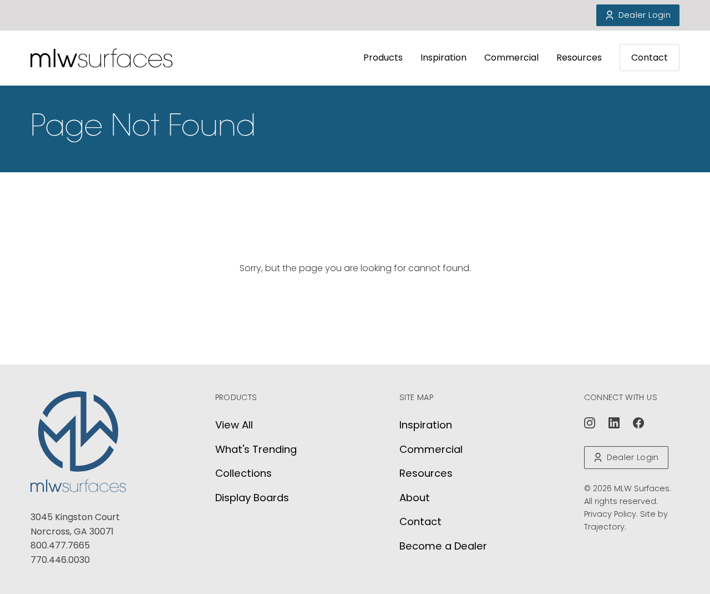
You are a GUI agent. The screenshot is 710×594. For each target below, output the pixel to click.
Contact (649, 57)
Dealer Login (644, 15)
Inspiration (443, 57)
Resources (579, 57)
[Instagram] (589, 422)
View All (234, 425)
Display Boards (252, 498)
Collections (243, 473)
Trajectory (604, 526)
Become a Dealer (443, 546)
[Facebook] (638, 422)
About (414, 498)
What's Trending (256, 449)
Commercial (511, 57)
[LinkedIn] (614, 422)
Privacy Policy (610, 514)
